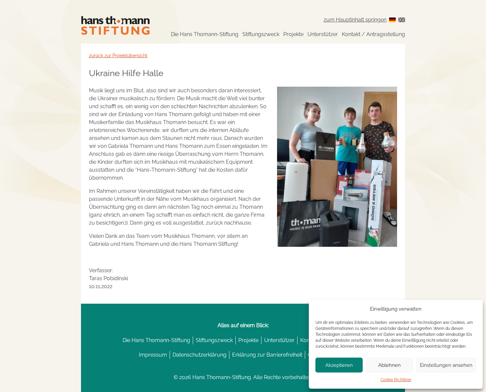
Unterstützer (322, 34)
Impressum (153, 355)
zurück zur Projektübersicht (118, 55)
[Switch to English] (401, 20)
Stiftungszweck (260, 34)
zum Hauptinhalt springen (355, 20)
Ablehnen (389, 365)
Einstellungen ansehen (446, 365)
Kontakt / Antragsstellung (373, 34)
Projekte (293, 34)
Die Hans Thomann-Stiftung (204, 34)
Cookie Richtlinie (396, 379)
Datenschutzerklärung (199, 355)
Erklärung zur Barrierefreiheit (267, 355)
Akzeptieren (339, 365)
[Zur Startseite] (115, 25)
